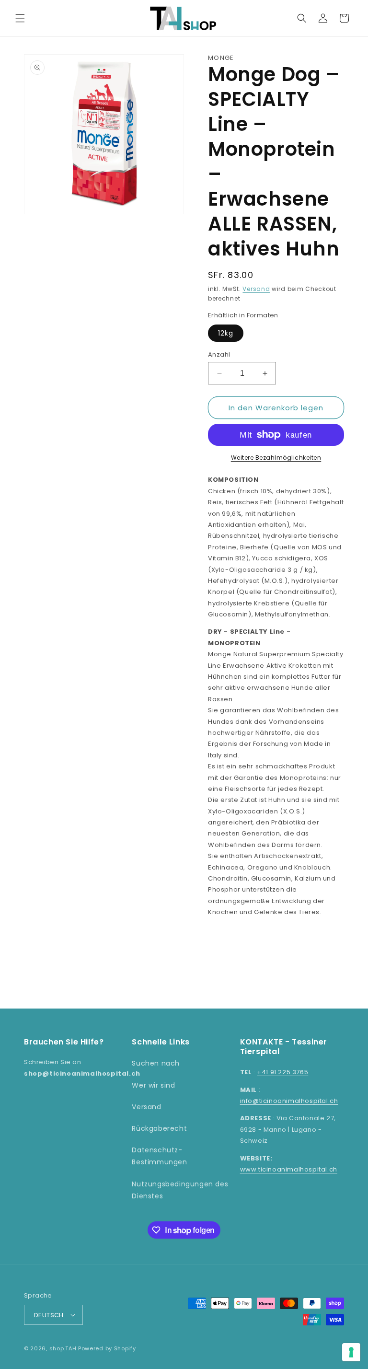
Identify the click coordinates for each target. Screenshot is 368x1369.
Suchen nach (156, 1063)
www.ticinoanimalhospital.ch (288, 1169)
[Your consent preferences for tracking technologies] (351, 1352)
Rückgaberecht (159, 1128)
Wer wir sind (153, 1085)
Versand (256, 289)
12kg (225, 333)
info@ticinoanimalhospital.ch (289, 1100)
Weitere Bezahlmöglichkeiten (276, 457)
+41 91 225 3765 (282, 1072)
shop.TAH (63, 1348)
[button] (20, 18)
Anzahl (219, 354)
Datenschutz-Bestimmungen (159, 1156)
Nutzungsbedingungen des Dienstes (180, 1190)
